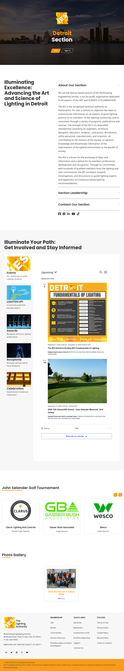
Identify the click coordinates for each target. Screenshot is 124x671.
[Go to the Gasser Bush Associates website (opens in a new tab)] (62, 510)
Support (77, 643)
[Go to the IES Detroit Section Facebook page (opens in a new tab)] (59, 213)
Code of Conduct (104, 643)
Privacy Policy (102, 628)
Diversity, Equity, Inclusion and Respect (61, 644)
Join (52, 622)
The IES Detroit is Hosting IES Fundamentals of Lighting (73, 348)
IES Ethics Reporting (82, 638)
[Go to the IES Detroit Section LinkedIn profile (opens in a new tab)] (68, 213)
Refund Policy (102, 638)
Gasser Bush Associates (62, 527)
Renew (53, 628)
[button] (89, 85)
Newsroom (78, 628)
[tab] (18, 268)
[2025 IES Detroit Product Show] (61, 578)
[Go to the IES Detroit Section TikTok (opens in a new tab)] (78, 213)
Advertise (77, 622)
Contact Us (78, 648)
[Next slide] (120, 495)
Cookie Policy (102, 633)
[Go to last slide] (115, 495)
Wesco (103, 527)
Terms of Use (102, 622)
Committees (55, 633)
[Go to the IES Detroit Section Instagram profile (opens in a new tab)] (64, 213)
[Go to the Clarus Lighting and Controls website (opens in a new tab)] (20, 510)
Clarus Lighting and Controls (21, 527)
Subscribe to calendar (75, 436)
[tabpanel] (76, 357)
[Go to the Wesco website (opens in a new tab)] (103, 510)
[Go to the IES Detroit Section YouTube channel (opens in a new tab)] (73, 213)
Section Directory (57, 638)
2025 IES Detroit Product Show (61, 592)
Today (77, 428)
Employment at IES (81, 633)
